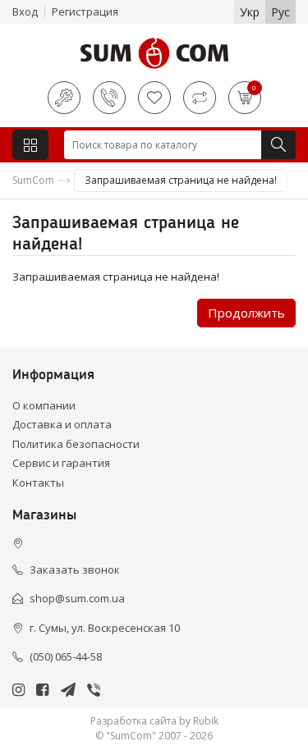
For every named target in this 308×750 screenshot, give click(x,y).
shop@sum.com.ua (77, 598)
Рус (280, 12)
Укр (250, 12)
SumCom (33, 180)
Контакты (38, 482)
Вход (25, 11)
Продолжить (246, 312)
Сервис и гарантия (61, 462)
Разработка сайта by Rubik (154, 721)
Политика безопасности (76, 444)
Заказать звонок (75, 569)
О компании (44, 405)
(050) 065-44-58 (66, 656)
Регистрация (85, 11)
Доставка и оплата (62, 424)
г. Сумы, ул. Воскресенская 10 (105, 627)
